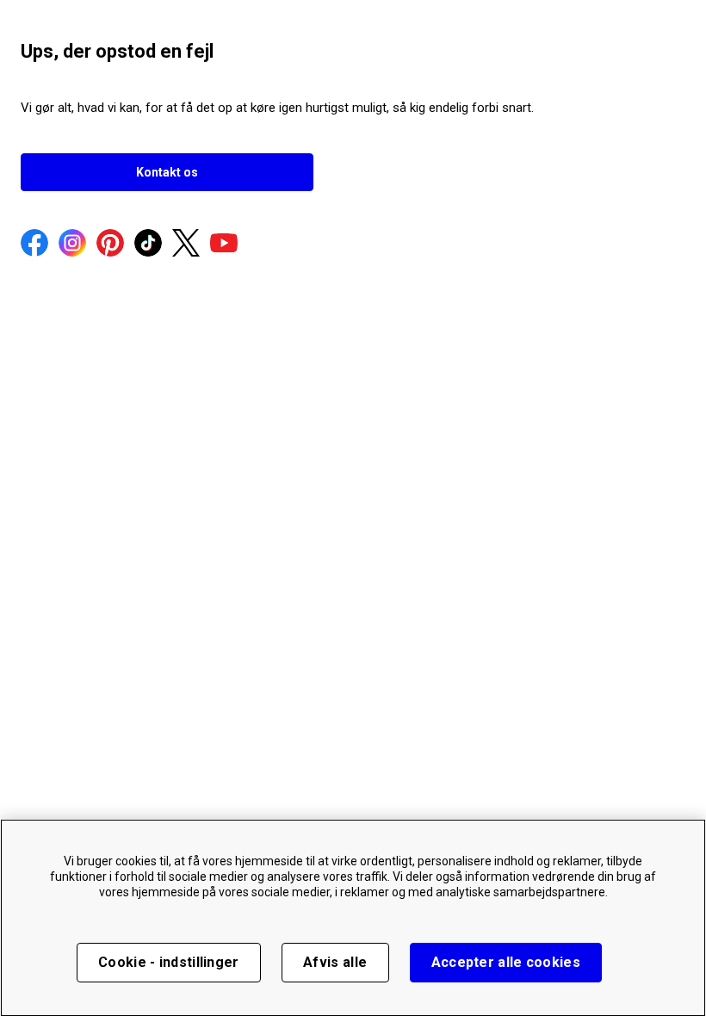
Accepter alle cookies (505, 962)
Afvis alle (335, 962)
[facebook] (34, 244)
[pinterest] (110, 244)
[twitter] (186, 244)
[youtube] (224, 244)
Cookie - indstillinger (168, 962)
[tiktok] (148, 244)
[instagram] (72, 244)
